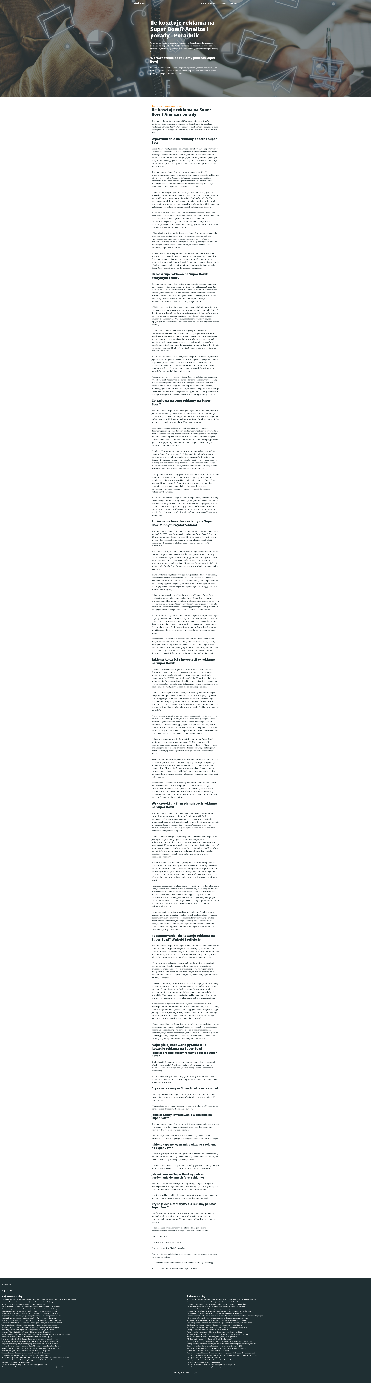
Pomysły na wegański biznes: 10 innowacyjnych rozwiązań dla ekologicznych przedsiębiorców (221, 1353)
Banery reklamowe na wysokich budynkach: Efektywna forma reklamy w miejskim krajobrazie (221, 1344)
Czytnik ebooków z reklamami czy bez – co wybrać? (206, 1367)
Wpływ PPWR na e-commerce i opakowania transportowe (23, 1304)
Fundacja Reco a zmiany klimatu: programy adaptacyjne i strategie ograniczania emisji (33, 1302)
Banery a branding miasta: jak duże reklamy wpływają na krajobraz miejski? (214, 1346)
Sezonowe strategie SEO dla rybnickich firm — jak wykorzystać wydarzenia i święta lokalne (220, 1341)
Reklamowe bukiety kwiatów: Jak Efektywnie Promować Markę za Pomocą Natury (217, 1320)
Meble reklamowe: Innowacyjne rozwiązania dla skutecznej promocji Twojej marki (32, 1367)
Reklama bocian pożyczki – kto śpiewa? (15, 1362)
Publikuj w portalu (208, 3)
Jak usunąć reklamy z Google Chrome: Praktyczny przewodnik (24, 1364)
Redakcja (223, 3)
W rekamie (139, 3)
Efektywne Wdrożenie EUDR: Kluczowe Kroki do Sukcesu (208, 1351)
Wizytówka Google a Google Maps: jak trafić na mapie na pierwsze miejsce (29, 1325)
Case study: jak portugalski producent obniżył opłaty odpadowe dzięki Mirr (29, 1318)
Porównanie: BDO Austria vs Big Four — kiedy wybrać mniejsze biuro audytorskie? (31, 1323)
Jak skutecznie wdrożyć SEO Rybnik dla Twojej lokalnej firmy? (209, 1339)
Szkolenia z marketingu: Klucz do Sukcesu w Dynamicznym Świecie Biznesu (214, 1325)
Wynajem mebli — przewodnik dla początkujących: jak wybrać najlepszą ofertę (30, 1348)
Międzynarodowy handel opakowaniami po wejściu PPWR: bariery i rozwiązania (30, 1306)
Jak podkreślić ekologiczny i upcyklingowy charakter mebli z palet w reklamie (29, 1344)
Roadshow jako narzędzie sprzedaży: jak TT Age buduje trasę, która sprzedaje (30, 1313)
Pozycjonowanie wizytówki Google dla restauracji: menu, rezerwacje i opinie (29, 1339)
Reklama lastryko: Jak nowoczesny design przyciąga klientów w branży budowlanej (217, 1334)
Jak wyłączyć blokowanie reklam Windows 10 (203, 1362)
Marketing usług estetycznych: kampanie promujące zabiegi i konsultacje (28, 1330)
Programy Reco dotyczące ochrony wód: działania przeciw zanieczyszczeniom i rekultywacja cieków (38, 1299)
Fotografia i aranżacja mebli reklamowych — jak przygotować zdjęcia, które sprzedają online (221, 1299)
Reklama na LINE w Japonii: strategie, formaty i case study (208, 1309)
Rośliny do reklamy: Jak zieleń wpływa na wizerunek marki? (208, 1330)
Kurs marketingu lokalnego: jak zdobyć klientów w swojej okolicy (25, 1355)
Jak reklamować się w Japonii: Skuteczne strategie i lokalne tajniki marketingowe (216, 1306)
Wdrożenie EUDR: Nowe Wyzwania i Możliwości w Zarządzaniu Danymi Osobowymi (217, 1348)
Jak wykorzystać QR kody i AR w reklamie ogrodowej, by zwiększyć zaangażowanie (217, 1318)
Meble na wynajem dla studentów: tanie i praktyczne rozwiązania (25, 1351)
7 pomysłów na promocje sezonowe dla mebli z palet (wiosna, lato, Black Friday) (30, 1346)
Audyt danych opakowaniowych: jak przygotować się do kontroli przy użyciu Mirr (31, 1316)
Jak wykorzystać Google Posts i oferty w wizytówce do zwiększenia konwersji (30, 1327)
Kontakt (233, 3)
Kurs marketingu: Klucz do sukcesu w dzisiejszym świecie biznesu (25, 1353)
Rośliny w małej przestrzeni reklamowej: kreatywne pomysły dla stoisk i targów (216, 1332)
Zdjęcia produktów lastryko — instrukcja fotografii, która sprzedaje (212, 1337)
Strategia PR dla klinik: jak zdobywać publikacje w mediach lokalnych (26, 1332)
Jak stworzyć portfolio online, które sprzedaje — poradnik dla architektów (214, 1313)
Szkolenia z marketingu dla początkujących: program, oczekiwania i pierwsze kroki (217, 1327)
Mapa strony (7, 1290)
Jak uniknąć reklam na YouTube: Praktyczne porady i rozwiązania (211, 1364)
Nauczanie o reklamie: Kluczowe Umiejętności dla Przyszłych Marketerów (214, 1302)
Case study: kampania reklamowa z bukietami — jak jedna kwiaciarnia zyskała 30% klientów (220, 1323)
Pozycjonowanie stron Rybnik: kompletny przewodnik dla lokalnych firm (27, 1360)
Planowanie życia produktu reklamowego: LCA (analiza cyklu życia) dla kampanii (30, 1309)
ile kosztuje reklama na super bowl (167, 106)
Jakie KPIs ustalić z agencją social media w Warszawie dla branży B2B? (27, 1337)
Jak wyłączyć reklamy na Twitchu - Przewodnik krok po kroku (209, 1360)
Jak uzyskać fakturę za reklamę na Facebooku (203, 1358)
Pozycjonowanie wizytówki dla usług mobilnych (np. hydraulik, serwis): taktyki (29, 1341)
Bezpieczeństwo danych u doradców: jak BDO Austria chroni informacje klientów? (31, 1320)
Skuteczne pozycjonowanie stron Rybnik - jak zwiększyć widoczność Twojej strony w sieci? (35, 1358)
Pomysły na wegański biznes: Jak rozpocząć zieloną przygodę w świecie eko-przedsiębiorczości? (222, 1355)
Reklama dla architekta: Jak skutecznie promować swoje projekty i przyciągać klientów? (219, 1311)
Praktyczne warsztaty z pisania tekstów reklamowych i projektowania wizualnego (217, 1304)
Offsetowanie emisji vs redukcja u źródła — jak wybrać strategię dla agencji (29, 1311)
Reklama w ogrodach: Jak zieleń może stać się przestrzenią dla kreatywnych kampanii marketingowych (225, 1316)
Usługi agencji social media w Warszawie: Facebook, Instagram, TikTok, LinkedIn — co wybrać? (36, 1334)
